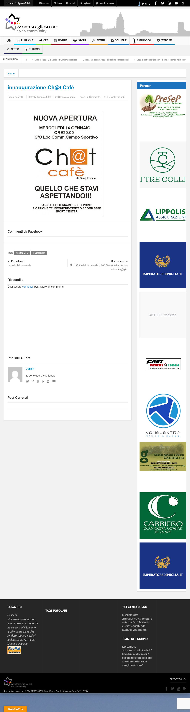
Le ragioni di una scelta (19, 263)
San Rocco (144, 40)
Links (59, 3)
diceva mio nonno (130, 615)
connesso (28, 286)
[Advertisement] (68, 325)
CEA (45, 40)
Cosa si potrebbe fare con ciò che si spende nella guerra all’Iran (148, 60)
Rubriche (27, 40)
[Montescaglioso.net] (31, 22)
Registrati (87, 3)
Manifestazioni (39, 252)
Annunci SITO (22, 252)
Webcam (166, 40)
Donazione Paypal (106, 3)
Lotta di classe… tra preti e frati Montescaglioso (38, 60)
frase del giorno (129, 647)
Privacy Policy (178, 679)
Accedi (72, 3)
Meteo (15, 49)
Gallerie (121, 40)
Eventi (101, 40)
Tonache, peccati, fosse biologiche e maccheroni (90, 60)
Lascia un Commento (89, 96)
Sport (82, 40)
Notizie (62, 40)
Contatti (45, 3)
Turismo (34, 49)
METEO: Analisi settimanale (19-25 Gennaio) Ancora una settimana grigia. (99, 265)
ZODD (30, 369)
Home (11, 73)
